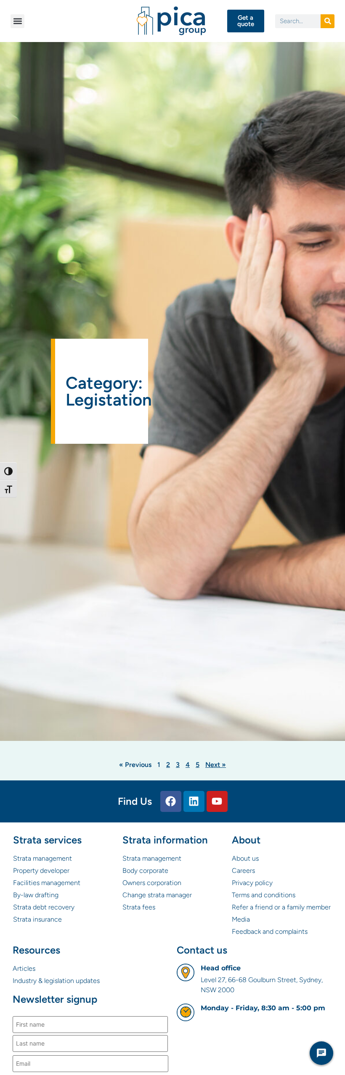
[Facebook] (170, 801)
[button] (17, 21)
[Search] (327, 21)
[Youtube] (217, 801)
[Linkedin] (193, 801)
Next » (215, 765)
